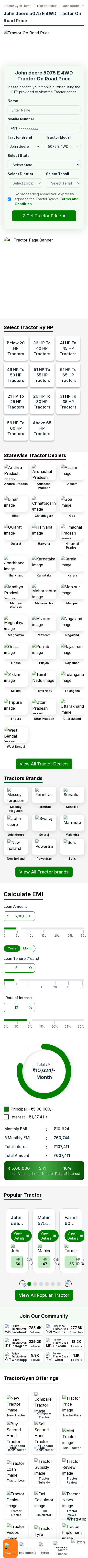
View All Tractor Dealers (44, 763)
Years (12, 948)
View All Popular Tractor (44, 1295)
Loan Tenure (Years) (21, 958)
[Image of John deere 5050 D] (17, 1248)
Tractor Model (58, 137)
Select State (19, 155)
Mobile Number (21, 119)
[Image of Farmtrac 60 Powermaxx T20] (71, 1248)
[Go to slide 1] (29, 1284)
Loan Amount (15, 906)
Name (13, 101)
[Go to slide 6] (59, 1284)
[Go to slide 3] (41, 1284)
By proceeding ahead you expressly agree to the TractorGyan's (46, 199)
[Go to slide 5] (53, 1284)
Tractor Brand (20, 137)
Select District (20, 174)
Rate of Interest (19, 997)
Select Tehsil (57, 174)
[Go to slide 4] (47, 1284)
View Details (19, 1235)
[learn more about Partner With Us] (78, 1544)
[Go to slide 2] (35, 1284)
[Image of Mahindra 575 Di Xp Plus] (44, 1248)
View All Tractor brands (44, 871)
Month (27, 948)
